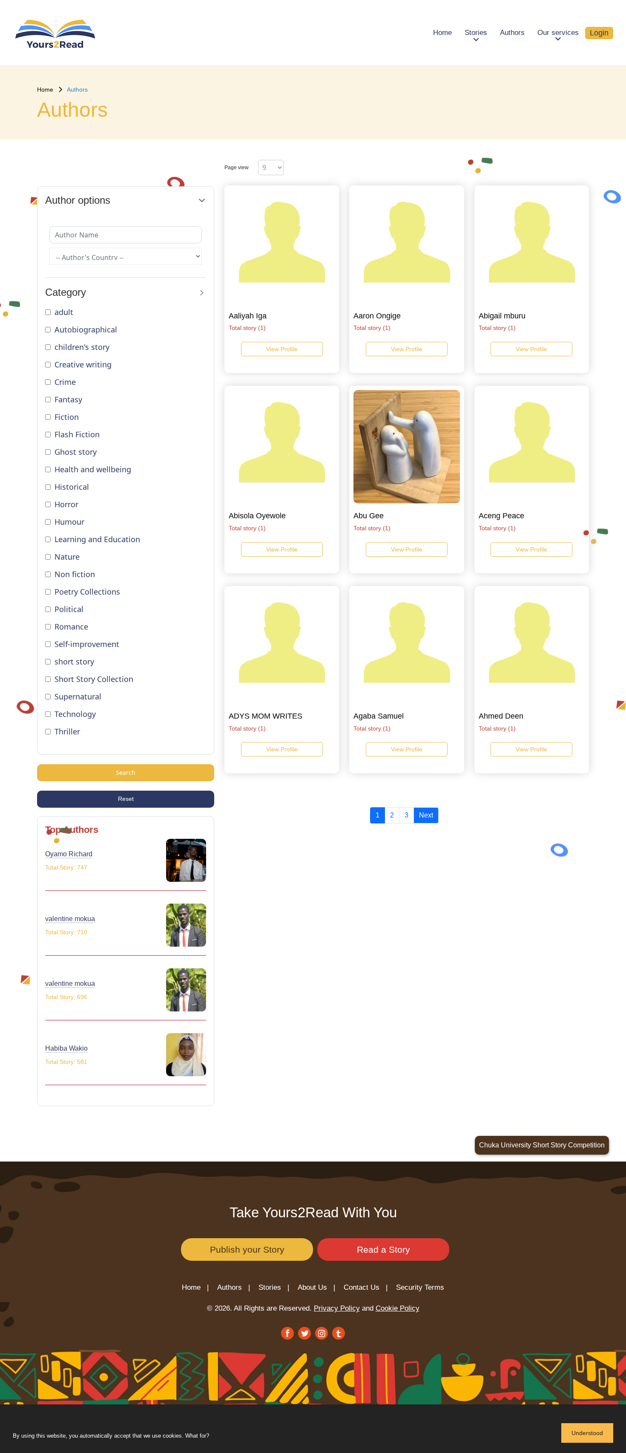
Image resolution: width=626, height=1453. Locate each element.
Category (65, 292)
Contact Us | (366, 1287)
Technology (75, 714)
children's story (82, 347)
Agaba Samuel (378, 716)
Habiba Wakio (66, 1048)
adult (64, 312)
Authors (512, 33)
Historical (72, 487)
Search (125, 772)
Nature (67, 557)
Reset (126, 798)
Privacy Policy (337, 1308)
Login (599, 33)
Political (69, 609)
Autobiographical (86, 329)
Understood (587, 1433)
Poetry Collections (87, 591)
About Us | (316, 1287)
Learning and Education (97, 539)
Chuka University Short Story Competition (542, 1145)
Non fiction (75, 574)
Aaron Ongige (377, 316)
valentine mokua (70, 918)
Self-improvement (87, 644)
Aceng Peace (501, 515)
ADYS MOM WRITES (265, 716)
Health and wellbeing (93, 469)
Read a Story (383, 1249)
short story (74, 661)
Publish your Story (247, 1249)
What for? (197, 1436)
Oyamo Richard (68, 854)
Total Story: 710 (66, 932)
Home (442, 33)
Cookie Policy (397, 1308)
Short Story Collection (94, 679)
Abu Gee (368, 515)
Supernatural (78, 696)
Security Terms (420, 1287)
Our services (558, 33)
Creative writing (83, 364)
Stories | (273, 1287)
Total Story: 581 (66, 1061)
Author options (77, 200)
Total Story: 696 (66, 997)
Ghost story (76, 452)
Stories (476, 33)
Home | (195, 1287)
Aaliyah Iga (248, 316)
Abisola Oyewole (257, 515)
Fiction (67, 417)
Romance (71, 626)
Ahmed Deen (501, 716)
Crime (65, 382)
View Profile (282, 349)
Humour (69, 522)
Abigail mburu (502, 316)
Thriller (67, 731)
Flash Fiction (77, 434)
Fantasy (68, 399)
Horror (66, 504)
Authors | (233, 1287)
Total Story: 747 (66, 867)
